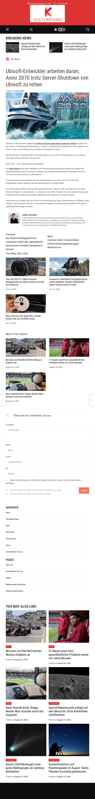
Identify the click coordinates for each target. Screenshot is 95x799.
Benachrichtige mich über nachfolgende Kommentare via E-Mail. (36, 490)
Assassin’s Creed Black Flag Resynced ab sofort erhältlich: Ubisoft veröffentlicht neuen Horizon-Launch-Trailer (68, 282)
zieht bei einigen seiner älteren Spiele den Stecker (56, 143)
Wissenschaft (54, 703)
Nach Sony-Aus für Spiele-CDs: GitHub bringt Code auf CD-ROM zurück (23, 317)
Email (8, 457)
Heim (8, 513)
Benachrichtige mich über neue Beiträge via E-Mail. (30, 494)
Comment (10, 425)
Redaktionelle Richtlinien (16, 584)
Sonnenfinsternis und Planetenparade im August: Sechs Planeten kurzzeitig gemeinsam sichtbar (75, 49)
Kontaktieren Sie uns (14, 552)
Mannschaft (14, 168)
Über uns (9, 565)
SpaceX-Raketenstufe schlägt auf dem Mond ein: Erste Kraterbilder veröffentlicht (68, 711)
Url (7, 468)
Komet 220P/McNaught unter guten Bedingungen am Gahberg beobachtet (32, 46)
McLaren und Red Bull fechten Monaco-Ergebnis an (23, 652)
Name (8, 445)
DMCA (8, 578)
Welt (7, 526)
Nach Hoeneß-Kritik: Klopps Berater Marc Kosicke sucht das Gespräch (24, 395)
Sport (8, 545)
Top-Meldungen (12, 519)
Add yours (47, 416)
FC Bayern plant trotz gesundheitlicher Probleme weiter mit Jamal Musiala (67, 361)
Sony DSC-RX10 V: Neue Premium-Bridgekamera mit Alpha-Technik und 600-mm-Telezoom (25, 282)
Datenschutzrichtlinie (14, 591)
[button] (86, 37)
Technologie (11, 539)
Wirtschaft (10, 532)
